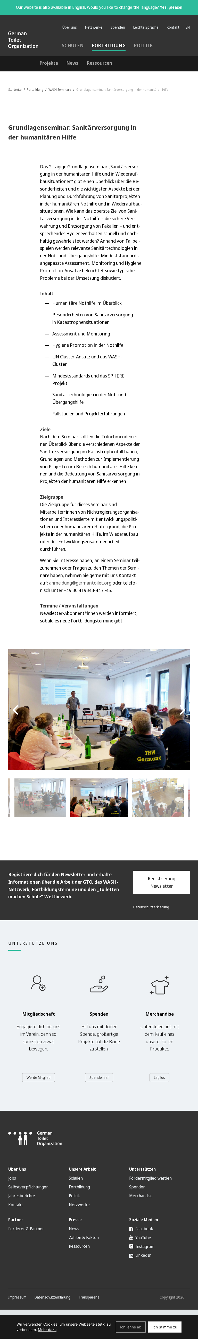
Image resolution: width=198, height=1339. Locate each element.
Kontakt (173, 27)
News (72, 63)
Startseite (15, 89)
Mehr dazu (47, 1329)
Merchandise (141, 1195)
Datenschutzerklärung (151, 907)
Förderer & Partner (26, 1228)
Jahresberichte (21, 1195)
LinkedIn (142, 1255)
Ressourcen (99, 63)
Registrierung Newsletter (161, 882)
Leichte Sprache (146, 27)
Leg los (159, 1077)
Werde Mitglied (39, 1077)
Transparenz (89, 1297)
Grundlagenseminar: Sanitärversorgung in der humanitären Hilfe (122, 89)
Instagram (144, 1246)
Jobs (12, 1178)
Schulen (73, 45)
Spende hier (99, 1077)
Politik (143, 45)
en (188, 27)
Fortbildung (109, 45)
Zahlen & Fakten (84, 1237)
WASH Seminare (59, 89)
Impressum (17, 1297)
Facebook (143, 1228)
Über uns (69, 27)
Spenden (118, 27)
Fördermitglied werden (150, 1178)
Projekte (48, 63)
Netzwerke (93, 27)
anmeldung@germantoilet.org (80, 583)
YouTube (142, 1238)
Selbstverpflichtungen (28, 1187)
